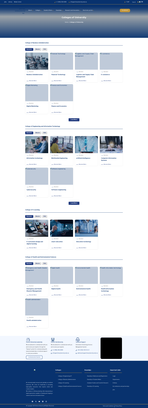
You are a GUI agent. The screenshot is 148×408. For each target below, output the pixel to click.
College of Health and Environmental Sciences (70, 386)
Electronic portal (87, 10)
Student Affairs (48, 10)
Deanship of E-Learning (93, 386)
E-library (115, 383)
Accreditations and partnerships (117, 386)
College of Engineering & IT (65, 376)
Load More (74, 119)
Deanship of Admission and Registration (97, 376)
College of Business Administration (67, 379)
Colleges (37, 10)
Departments (116, 379)
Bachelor (29, 49)
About (30, 10)
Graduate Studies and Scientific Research (97, 383)
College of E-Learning (63, 383)
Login (114, 376)
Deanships (59, 10)
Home (66, 22)
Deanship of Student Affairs (94, 379)
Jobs (114, 389)
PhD (45, 49)
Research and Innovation (72, 10)
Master (38, 49)
